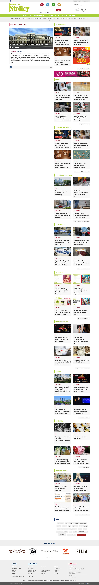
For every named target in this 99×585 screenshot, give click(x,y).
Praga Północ (39, 18)
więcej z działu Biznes (84, 417)
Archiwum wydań (39, 15)
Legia (69, 526)
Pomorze (59, 531)
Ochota (28, 18)
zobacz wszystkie (81, 534)
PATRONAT (72, 15)
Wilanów (83, 18)
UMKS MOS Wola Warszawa (83, 531)
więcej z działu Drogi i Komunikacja (82, 221)
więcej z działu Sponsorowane (82, 368)
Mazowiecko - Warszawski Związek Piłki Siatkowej (67, 529)
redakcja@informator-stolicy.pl (77, 568)
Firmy (44, 12)
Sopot (70, 531)
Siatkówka (65, 531)
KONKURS (59, 526)
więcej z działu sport (84, 124)
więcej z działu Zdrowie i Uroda (82, 514)
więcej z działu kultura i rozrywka (82, 171)
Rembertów (52, 18)
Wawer (75, 18)
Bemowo (12, 18)
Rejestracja (86, 1)
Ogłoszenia (48, 12)
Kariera (64, 15)
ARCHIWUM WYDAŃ (42, 7)
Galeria (50, 15)
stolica (75, 531)
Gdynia (76, 523)
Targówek (63, 18)
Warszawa (62, 535)
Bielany (20, 18)
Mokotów (24, 18)
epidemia (66, 523)
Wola (47, 20)
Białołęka (16, 18)
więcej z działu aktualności (83, 68)
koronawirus (65, 526)
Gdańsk (71, 523)
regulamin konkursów (18, 576)
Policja (85, 529)
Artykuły (40, 12)
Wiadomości (27, 15)
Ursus (67, 18)
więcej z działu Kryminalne (83, 269)
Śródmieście (58, 18)
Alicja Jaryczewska (60, 523)
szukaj (58, 10)
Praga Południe (46, 18)
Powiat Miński (33, 18)
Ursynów (71, 18)
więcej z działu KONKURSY (83, 318)
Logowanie (77, 1)
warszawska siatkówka (71, 534)
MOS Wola (80, 528)
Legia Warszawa (75, 526)
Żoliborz (51, 20)
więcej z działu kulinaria (84, 467)
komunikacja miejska (83, 523)
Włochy (87, 18)
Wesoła (79, 18)
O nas (57, 15)
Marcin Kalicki (83, 526)
